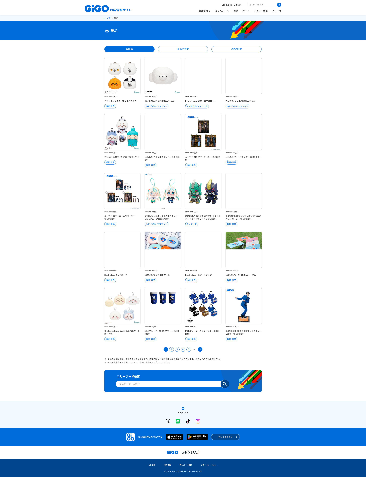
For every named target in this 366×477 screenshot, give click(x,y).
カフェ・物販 (261, 11)
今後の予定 (183, 49)
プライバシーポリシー (209, 465)
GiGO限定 (236, 49)
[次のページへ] (200, 349)
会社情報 (151, 465)
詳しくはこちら (225, 437)
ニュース (276, 11)
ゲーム (246, 11)
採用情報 (167, 465)
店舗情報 (203, 11)
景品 (235, 11)
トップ (107, 18)
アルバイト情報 (186, 465)
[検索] (279, 5)
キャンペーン (222, 11)
